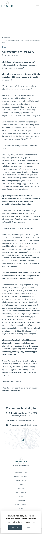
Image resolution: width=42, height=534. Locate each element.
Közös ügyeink (8, 40)
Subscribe (15, 527)
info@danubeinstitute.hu (26, 420)
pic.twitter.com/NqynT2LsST (20, 139)
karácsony (16, 40)
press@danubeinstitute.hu (26, 425)
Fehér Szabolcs (24, 40)
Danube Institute (11, 55)
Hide (28, 527)
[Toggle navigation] (38, 5)
